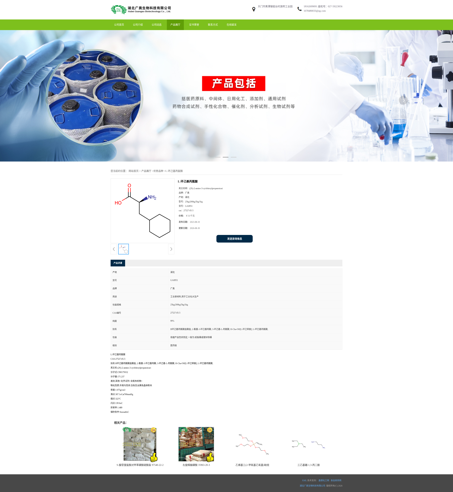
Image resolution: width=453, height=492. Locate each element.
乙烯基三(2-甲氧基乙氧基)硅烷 (252, 465)
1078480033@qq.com (315, 11)
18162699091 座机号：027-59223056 (323, 6)
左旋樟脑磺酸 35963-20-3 (196, 465)
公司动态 (157, 24)
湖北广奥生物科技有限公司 (312, 486)
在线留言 (232, 24)
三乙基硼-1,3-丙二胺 (308, 465)
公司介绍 (138, 24)
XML (304, 480)
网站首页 (134, 171)
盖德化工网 (324, 480)
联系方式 (213, 24)
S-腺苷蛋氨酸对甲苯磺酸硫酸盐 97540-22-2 (140, 465)
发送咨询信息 (234, 238)
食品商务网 (336, 480)
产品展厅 (175, 24)
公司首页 (119, 24)
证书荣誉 (194, 24)
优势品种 (158, 171)
